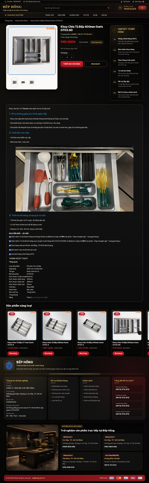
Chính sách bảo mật (91, 393)
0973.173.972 (110, 465)
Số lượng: (64, 53)
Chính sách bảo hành (91, 386)
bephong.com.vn (38, 478)
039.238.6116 (68, 467)
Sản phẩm (61, 15)
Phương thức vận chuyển (61, 393)
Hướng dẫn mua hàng (59, 386)
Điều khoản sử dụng (91, 397)
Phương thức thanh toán (61, 390)
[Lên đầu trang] (145, 479)
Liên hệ (104, 15)
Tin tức (86, 15)
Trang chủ (49, 15)
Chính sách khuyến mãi (92, 401)
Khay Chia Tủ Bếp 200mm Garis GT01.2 (91, 343)
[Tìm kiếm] (108, 7)
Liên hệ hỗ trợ (57, 401)
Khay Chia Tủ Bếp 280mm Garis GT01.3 (56, 343)
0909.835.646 (69, 447)
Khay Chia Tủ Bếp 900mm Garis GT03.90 (126, 343)
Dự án (95, 15)
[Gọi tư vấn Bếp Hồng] (142, 8)
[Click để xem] (32, 51)
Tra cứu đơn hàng (58, 397)
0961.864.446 (110, 447)
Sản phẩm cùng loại (19, 305)
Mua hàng (13, 353)
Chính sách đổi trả (90, 390)
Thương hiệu (74, 15)
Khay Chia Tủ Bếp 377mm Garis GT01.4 (21, 343)
